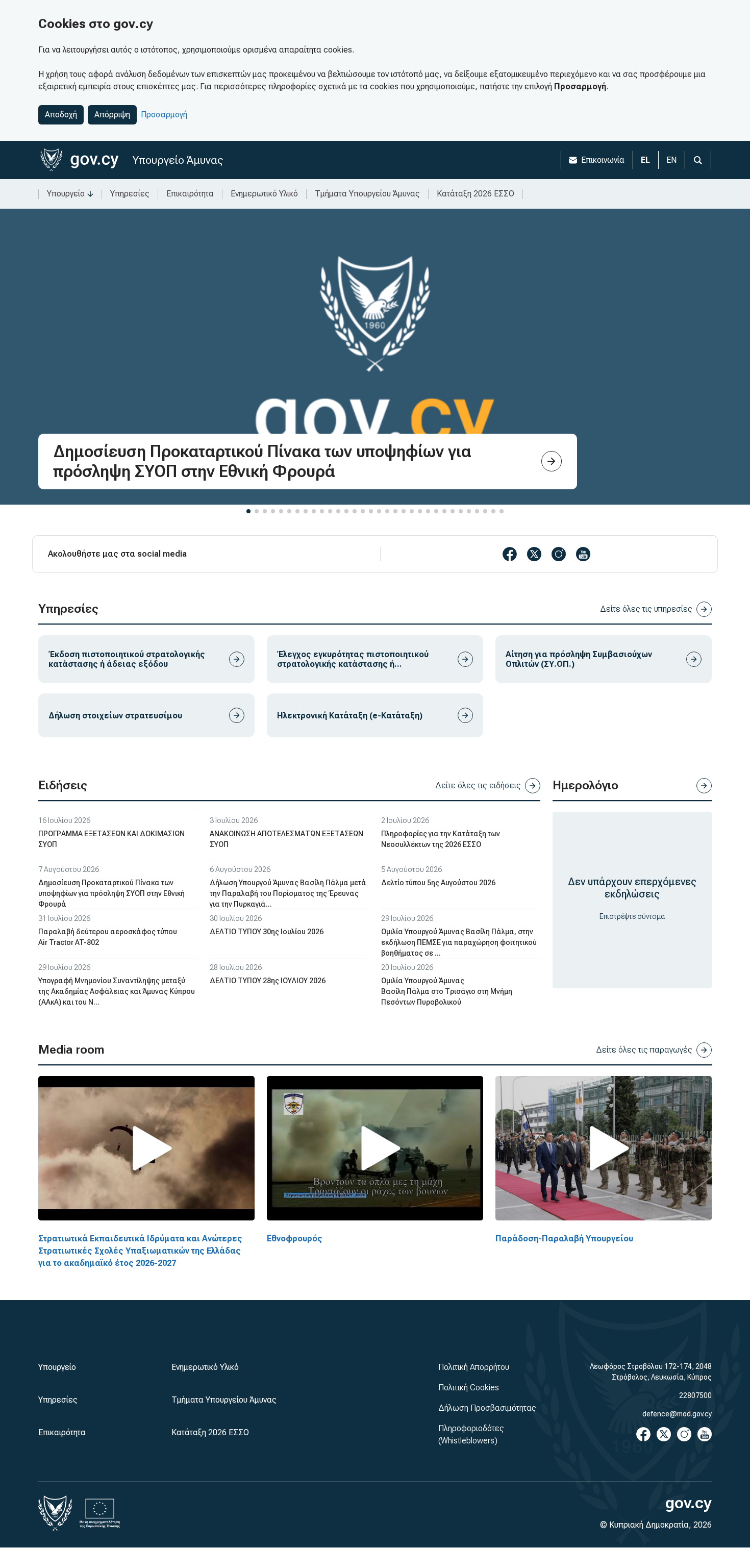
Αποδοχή (61, 114)
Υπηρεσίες (129, 193)
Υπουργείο (66, 193)
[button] (248, 511)
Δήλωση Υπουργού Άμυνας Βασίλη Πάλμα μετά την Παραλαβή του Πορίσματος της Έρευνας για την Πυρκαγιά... (288, 893)
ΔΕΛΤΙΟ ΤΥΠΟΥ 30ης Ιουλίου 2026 (266, 932)
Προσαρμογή (164, 114)
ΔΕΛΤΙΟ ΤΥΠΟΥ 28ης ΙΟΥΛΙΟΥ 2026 (268, 981)
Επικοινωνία (602, 160)
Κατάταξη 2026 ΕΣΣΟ (475, 193)
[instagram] (559, 554)
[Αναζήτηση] (698, 160)
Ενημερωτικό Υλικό (264, 193)
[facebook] (510, 554)
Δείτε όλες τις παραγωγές (644, 1050)
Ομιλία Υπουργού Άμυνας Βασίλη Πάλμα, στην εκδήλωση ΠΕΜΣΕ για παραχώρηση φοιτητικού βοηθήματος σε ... (459, 942)
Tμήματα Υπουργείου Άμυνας (367, 193)
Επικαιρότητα (190, 193)
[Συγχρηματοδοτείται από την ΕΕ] (100, 1513)
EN (671, 160)
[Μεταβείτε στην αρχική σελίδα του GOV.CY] (79, 160)
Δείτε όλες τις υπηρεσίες (646, 609)
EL (645, 160)
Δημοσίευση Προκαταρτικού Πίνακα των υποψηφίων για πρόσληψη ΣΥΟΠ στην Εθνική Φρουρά (111, 893)
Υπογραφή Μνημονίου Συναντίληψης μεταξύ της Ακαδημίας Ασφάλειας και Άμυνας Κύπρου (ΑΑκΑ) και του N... (116, 991)
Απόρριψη (112, 114)
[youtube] (583, 554)
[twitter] (534, 554)
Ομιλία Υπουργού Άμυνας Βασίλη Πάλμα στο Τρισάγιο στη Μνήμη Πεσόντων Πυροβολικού (446, 991)
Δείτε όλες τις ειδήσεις (478, 785)
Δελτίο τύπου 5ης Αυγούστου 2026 (438, 883)
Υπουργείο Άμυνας (178, 160)
